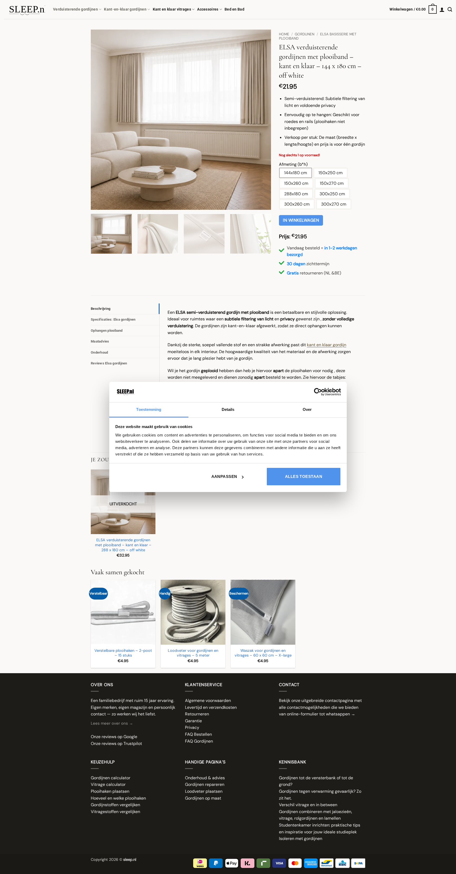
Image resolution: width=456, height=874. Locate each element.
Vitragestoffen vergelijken (115, 811)
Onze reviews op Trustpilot (116, 743)
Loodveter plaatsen (203, 791)
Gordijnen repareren (204, 784)
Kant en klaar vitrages (172, 9)
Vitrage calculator (108, 784)
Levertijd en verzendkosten (211, 707)
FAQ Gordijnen (199, 741)
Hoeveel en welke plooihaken (118, 798)
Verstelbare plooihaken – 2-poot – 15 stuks (123, 653)
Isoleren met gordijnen (300, 838)
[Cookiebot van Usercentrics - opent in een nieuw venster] (318, 392)
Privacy (192, 727)
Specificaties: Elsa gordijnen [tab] (113, 319)
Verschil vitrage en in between (308, 805)
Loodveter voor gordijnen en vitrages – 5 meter (193, 653)
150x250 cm (331, 172)
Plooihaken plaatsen (110, 791)
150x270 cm (332, 183)
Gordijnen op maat (203, 798)
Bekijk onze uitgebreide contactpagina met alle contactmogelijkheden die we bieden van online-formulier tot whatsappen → (320, 707)
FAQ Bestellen (198, 734)
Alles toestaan (303, 476)
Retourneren (197, 714)
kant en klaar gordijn (326, 345)
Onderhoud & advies (205, 778)
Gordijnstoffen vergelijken (115, 805)
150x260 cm (296, 183)
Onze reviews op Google (114, 736)
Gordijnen (304, 34)
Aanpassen (224, 476)
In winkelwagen (301, 220)
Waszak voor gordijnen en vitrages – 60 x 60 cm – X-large (263, 653)
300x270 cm (333, 204)
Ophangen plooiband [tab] (107, 330)
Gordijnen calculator (110, 778)
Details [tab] (228, 409)
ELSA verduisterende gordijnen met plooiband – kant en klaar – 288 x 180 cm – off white (123, 545)
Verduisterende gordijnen (75, 9)
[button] (413, 9)
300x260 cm (297, 204)
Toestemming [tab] (148, 409)
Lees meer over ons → (112, 723)
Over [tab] (307, 409)
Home (284, 34)
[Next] (260, 120)
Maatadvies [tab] (100, 341)
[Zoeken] (450, 9)
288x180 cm (296, 194)
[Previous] (101, 120)
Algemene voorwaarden (208, 700)
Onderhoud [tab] (99, 352)
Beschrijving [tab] (100, 309)
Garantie (193, 721)
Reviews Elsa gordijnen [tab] (109, 363)
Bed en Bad (234, 9)
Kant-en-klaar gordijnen (125, 9)
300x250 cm (332, 194)
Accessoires (207, 9)
